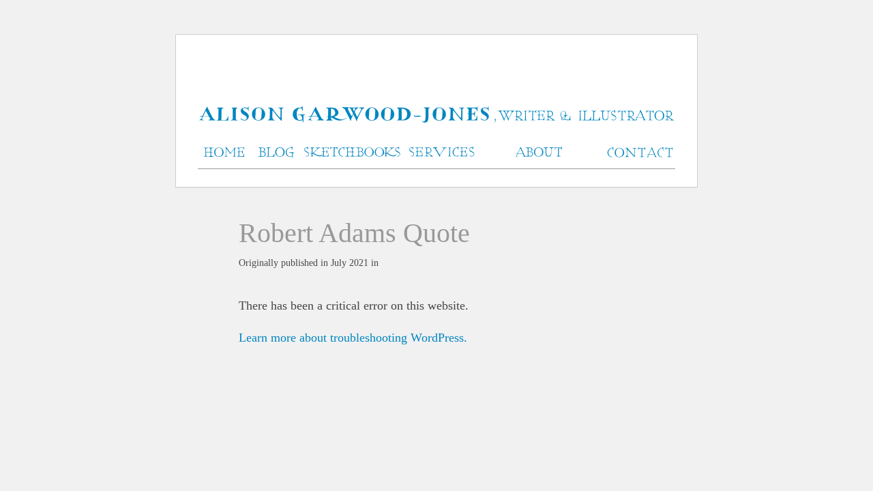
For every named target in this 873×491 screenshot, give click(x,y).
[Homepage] (436, 115)
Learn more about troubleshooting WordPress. (353, 337)
